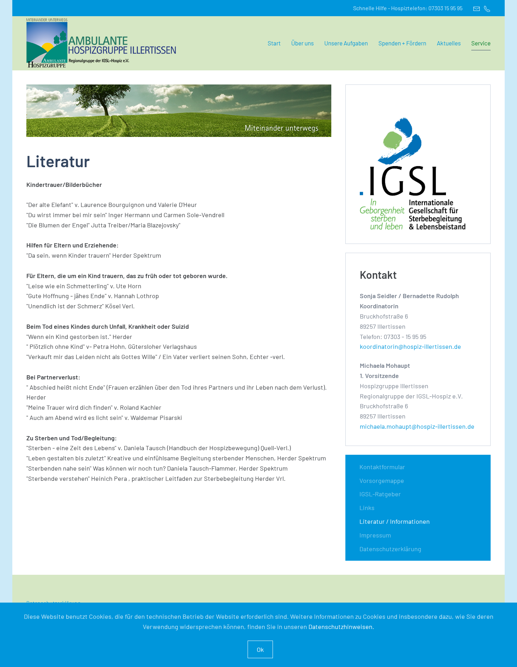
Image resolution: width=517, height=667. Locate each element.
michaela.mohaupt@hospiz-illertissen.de (417, 426)
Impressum (375, 535)
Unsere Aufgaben (346, 42)
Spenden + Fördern (402, 42)
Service (481, 42)
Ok (260, 649)
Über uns (302, 42)
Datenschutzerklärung (390, 549)
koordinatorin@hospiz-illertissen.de (410, 346)
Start (274, 42)
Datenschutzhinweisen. (341, 626)
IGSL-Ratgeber (380, 494)
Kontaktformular (382, 467)
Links (367, 507)
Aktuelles (449, 42)
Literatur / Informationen (394, 521)
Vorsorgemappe (381, 480)
